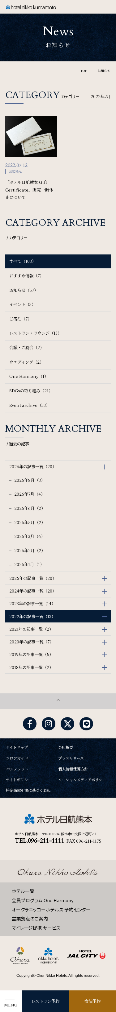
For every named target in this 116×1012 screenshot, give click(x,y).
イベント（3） (22, 304)
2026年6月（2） (29, 508)
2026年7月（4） (29, 494)
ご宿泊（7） (20, 319)
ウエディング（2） (26, 362)
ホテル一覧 (23, 891)
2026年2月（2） (29, 550)
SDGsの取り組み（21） (31, 391)
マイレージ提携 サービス (36, 927)
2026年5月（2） (29, 522)
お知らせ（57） (23, 290)
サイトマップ (17, 747)
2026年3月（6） (29, 536)
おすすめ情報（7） (26, 276)
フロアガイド (17, 758)
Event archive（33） (29, 405)
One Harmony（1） (28, 376)
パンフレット (17, 769)
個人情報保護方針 (73, 769)
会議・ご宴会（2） (26, 347)
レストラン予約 (45, 1001)
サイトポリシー (19, 780)
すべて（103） (22, 261)
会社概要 (65, 747)
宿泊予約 (92, 1001)
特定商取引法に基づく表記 (28, 790)
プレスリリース (71, 758)
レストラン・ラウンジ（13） (35, 333)
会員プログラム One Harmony (43, 900)
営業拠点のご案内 (30, 918)
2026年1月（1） (28, 564)
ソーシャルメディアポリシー (82, 780)
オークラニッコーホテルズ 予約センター (51, 909)
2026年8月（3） (29, 480)
